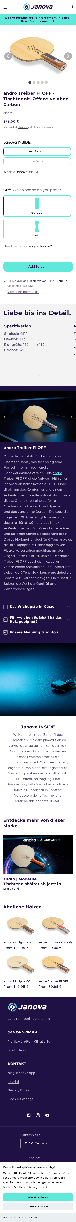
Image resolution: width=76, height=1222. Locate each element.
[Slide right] (47, 376)
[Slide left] (29, 376)
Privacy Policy (19, 1090)
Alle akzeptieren (38, 1197)
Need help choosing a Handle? (27, 246)
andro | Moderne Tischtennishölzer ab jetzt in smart (32, 884)
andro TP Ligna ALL (17, 942)
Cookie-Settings (20, 1099)
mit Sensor (37, 151)
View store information (23, 291)
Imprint (13, 1081)
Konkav (37, 235)
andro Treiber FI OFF (53, 981)
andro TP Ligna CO (17, 981)
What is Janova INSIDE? (22, 172)
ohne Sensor (37, 161)
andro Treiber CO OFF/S (55, 942)
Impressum (29, 1217)
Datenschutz (11, 1217)
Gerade (36, 212)
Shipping (23, 127)
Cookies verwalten (38, 1206)
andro (57, 473)
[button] (5, 6)
